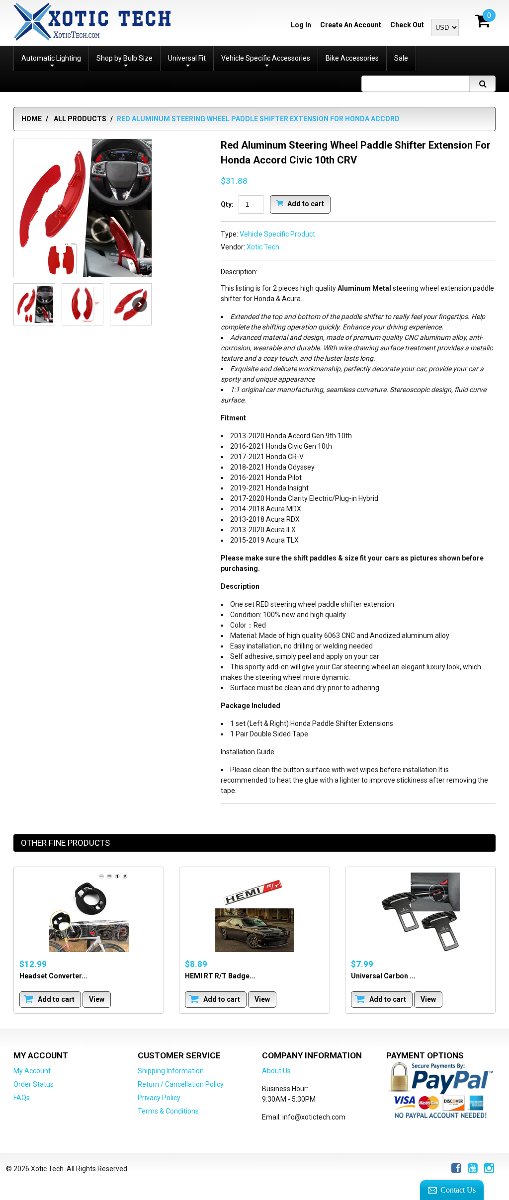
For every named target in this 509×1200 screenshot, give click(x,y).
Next (139, 304)
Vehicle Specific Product (277, 234)
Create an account (350, 25)
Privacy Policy (159, 1098)
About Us (276, 1071)
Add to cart (305, 203)
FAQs (21, 1098)
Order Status (33, 1084)
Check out (407, 25)
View (96, 999)
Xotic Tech (263, 247)
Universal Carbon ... (383, 976)
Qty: (227, 204)
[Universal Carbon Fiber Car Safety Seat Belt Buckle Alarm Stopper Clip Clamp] (420, 912)
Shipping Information (171, 1071)
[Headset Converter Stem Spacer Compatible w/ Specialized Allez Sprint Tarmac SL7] (88, 912)
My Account (32, 1071)
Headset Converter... (53, 976)
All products (80, 119)
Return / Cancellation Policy (181, 1084)
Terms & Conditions (168, 1111)
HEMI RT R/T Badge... (220, 976)
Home (31, 119)
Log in (301, 25)
